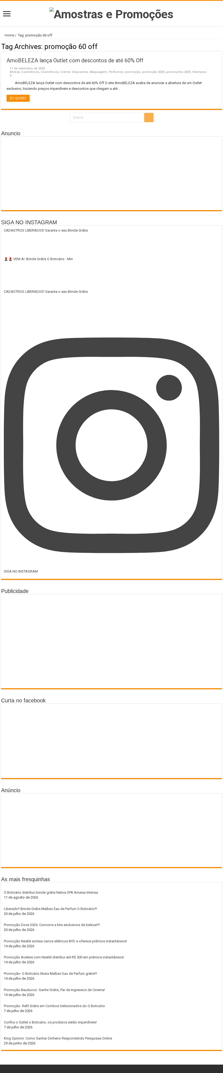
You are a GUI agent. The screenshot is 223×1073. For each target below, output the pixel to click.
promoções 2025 (178, 72)
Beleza (15, 72)
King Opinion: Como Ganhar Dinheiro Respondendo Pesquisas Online (58, 1038)
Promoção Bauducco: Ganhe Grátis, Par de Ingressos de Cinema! (54, 990)
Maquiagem (98, 72)
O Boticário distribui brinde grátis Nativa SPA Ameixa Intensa (51, 892)
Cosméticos (30, 72)
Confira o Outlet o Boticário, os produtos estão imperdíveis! (50, 1022)
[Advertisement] (111, 173)
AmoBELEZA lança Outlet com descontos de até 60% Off (75, 60)
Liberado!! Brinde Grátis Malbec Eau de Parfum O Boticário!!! (50, 909)
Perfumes (116, 72)
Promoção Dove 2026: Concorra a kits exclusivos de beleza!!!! (52, 925)
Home (9, 35)
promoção (132, 72)
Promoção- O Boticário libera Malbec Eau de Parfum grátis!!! (50, 973)
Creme (65, 72)
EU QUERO (18, 98)
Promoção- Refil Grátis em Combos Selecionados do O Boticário (54, 1006)
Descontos (80, 72)
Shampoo (199, 72)
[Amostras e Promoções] (111, 13)
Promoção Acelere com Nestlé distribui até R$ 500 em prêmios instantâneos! (64, 957)
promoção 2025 (153, 72)
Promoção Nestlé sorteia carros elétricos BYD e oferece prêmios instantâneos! (65, 941)
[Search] (148, 117)
